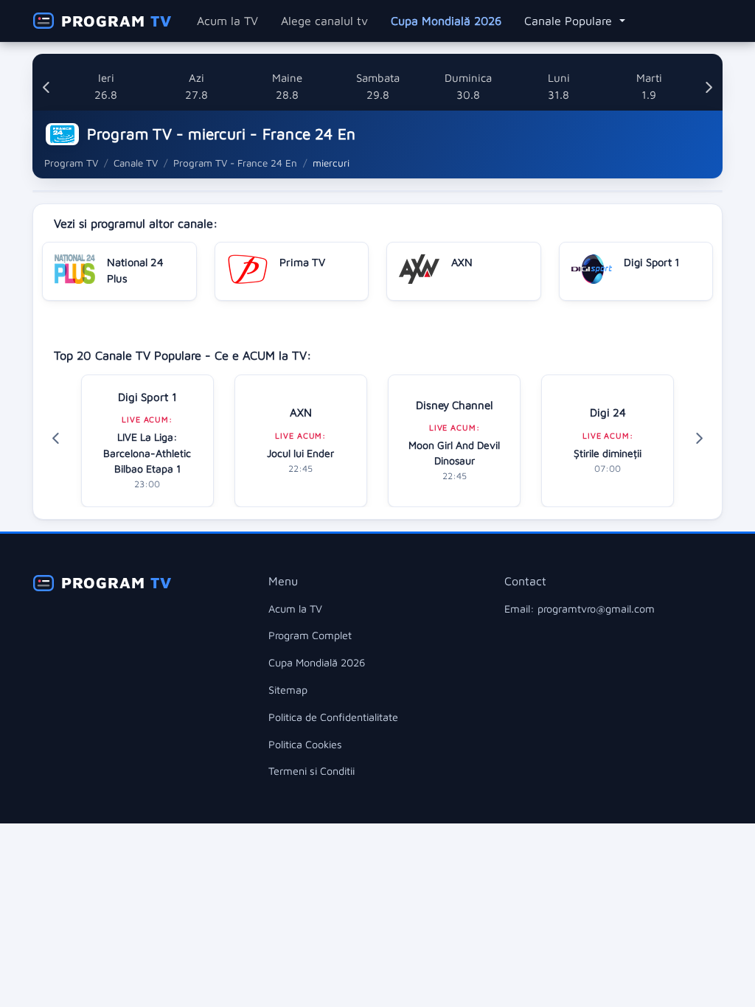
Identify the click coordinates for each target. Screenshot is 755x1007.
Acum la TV (227, 20)
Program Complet (310, 635)
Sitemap (287, 689)
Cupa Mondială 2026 (446, 20)
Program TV (71, 163)
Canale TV (136, 163)
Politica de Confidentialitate (333, 717)
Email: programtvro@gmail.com (579, 608)
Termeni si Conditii (311, 770)
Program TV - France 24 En (235, 163)
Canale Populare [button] (570, 20)
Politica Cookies (305, 744)
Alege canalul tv (324, 20)
